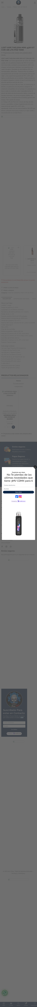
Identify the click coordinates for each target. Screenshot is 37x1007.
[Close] (35, 467)
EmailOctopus (22, 501)
